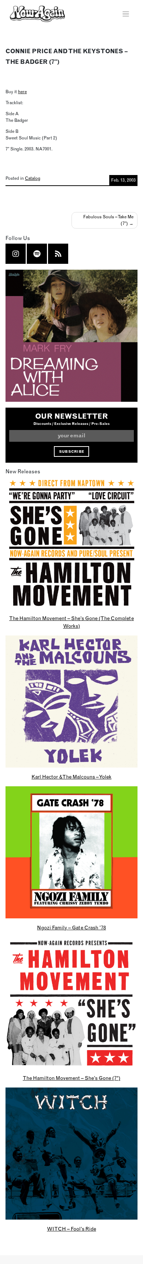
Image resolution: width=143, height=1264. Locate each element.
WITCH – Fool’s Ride (71, 1228)
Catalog (32, 178)
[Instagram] (15, 253)
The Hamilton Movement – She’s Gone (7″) (71, 1078)
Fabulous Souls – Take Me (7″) (108, 220)
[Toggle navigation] (125, 14)
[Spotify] (36, 253)
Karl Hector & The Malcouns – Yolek (71, 776)
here (22, 91)
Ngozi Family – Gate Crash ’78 (71, 927)
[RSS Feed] (58, 253)
